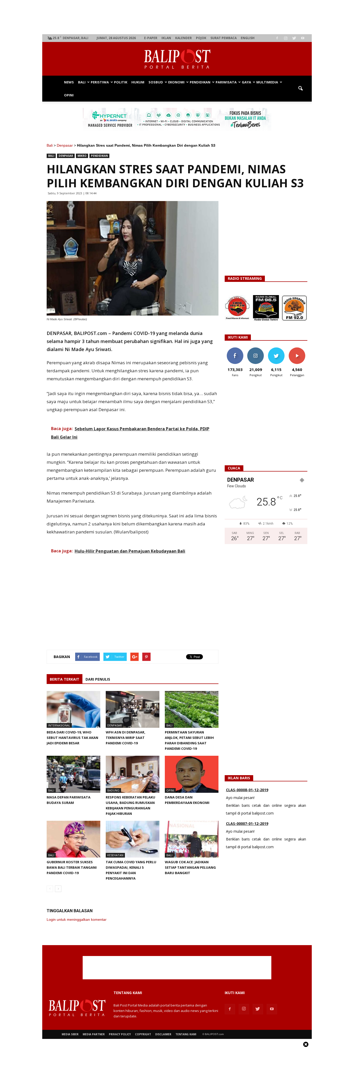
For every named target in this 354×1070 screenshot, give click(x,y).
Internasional (59, 725)
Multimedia (267, 82)
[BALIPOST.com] (177, 59)
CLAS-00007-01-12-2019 (247, 823)
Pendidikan (200, 82)
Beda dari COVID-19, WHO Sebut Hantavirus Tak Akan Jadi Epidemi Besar (72, 737)
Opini (69, 95)
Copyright (143, 1034)
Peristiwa (100, 82)
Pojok (201, 38)
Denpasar (65, 145)
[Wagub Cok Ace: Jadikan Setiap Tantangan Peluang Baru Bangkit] (191, 839)
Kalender (183, 38)
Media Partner (94, 1034)
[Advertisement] (177, 17)
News (69, 82)
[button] (300, 88)
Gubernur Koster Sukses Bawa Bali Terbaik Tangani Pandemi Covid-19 (72, 867)
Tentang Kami (185, 1034)
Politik (120, 82)
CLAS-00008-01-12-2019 (247, 789)
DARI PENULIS (98, 679)
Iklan (166, 38)
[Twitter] (294, 38)
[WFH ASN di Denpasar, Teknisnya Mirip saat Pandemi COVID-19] (132, 709)
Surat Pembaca (223, 38)
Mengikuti (255, 349)
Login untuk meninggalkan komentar (77, 919)
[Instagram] (285, 38)
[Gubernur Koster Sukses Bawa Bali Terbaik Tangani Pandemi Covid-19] (73, 839)
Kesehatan (115, 855)
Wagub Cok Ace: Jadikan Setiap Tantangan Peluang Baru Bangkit (190, 867)
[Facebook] (277, 38)
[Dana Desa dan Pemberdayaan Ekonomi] (191, 774)
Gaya (246, 82)
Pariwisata (226, 82)
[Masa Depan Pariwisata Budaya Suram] (73, 774)
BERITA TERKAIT (64, 679)
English (247, 38)
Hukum (137, 82)
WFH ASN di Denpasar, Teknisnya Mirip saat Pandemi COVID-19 (125, 737)
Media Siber (70, 1034)
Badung (113, 790)
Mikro (82, 156)
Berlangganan (299, 349)
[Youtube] (303, 38)
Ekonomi (176, 82)
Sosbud (155, 82)
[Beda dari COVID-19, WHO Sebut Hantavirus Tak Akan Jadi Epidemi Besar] (73, 709)
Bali (82, 82)
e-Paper (150, 38)
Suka (235, 349)
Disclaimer (163, 1034)
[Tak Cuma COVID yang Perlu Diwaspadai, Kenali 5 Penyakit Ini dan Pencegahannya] (132, 839)
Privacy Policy (120, 1034)
